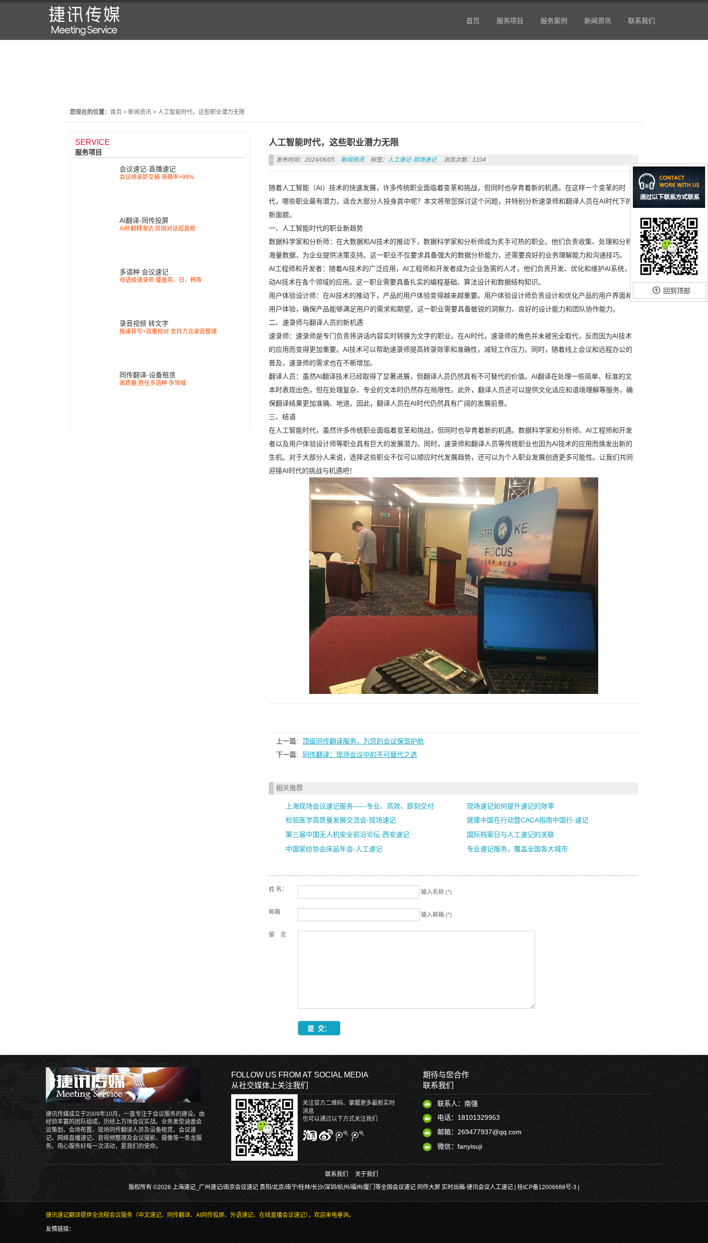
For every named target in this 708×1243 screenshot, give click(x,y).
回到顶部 (676, 291)
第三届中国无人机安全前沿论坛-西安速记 (347, 834)
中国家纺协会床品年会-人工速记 (334, 849)
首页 (116, 112)
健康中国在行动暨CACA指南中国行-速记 (528, 820)
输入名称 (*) (436, 892)
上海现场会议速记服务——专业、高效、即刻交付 (360, 806)
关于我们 (366, 1174)
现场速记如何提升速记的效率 (510, 806)
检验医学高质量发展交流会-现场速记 (341, 820)
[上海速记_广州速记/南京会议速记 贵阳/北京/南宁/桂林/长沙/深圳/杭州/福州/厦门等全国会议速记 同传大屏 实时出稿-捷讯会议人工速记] (84, 37)
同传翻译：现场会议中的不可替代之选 (359, 754)
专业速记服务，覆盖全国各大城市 (517, 849)
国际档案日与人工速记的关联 (510, 834)
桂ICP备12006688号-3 (547, 1187)
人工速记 (399, 159)
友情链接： (60, 1229)
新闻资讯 (139, 112)
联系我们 (336, 1174)
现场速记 (424, 159)
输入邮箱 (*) (436, 914)
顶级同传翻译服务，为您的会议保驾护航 (363, 741)
